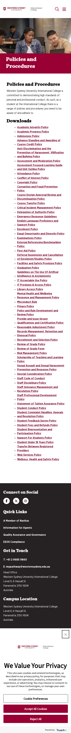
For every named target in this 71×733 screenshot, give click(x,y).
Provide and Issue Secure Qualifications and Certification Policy (40, 321)
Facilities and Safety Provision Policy (39, 263)
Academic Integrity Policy (32, 127)
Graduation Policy (28, 268)
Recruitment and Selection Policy (37, 340)
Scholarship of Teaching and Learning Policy (40, 359)
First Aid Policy (26, 250)
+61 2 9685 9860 (16, 559)
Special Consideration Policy (34, 374)
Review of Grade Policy (31, 344)
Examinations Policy (29, 238)
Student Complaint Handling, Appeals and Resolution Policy (40, 414)
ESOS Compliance (14, 542)
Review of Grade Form (30, 348)
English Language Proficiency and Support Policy (37, 223)
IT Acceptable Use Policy (32, 280)
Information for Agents (17, 528)
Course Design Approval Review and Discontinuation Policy (39, 197)
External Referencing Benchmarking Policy (39, 244)
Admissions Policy (28, 136)
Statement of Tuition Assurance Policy (40, 403)
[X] (16, 501)
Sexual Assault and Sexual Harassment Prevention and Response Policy (40, 367)
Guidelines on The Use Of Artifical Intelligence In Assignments (37, 274)
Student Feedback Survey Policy (36, 421)
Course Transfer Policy (31, 203)
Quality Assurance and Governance (24, 535)
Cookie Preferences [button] (36, 699)
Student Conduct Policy (31, 408)
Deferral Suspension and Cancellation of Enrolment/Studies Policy (40, 257)
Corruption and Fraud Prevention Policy (37, 188)
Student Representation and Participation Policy (34, 431)
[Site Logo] (22, 9)
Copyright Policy (27, 182)
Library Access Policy (30, 289)
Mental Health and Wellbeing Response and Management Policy (38, 295)
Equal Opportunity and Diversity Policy (40, 233)
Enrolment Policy (27, 229)
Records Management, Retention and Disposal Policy (40, 333)
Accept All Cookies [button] (35, 709)
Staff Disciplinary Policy (32, 383)
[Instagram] (26, 501)
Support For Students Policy (34, 438)
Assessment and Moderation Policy (38, 161)
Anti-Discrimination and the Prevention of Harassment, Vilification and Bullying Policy (40, 152)
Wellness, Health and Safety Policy (38, 459)
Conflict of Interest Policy (33, 178)
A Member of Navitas (16, 520)
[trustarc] (61, 730)
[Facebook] (6, 501)
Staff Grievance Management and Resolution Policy (37, 389)
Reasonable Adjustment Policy (36, 327)
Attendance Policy (28, 173)
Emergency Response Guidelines (37, 216)
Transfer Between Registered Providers (35, 448)
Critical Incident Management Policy (39, 207)
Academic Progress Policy (33, 131)
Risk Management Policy (32, 353)
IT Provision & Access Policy (34, 285)
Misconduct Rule (27, 302)
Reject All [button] (35, 719)
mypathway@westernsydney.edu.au (28, 566)
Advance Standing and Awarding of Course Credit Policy (38, 142)
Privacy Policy (25, 306)
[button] (65, 634)
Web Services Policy (29, 455)
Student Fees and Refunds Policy (37, 425)
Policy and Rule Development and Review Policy (37, 312)
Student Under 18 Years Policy (35, 442)
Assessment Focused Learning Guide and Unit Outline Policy (39, 167)
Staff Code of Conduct (31, 378)
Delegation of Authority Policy (35, 212)
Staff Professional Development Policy (37, 397)
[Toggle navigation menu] (64, 9)
